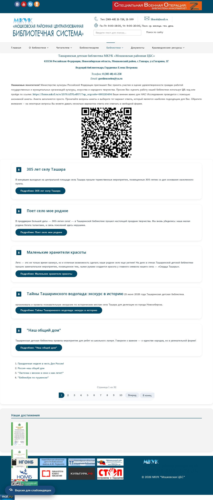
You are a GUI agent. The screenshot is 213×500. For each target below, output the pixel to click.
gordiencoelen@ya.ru (110, 78)
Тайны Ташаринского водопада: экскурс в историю (75, 293)
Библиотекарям (89, 47)
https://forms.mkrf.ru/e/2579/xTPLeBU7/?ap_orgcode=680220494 (72, 94)
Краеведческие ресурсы (167, 47)
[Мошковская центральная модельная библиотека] (17, 3)
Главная (16, 47)
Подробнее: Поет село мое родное (41, 232)
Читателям (63, 47)
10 (121, 395)
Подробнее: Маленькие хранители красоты (46, 273)
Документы (137, 47)
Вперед (132, 395)
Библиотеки (113, 47)
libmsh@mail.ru (159, 19)
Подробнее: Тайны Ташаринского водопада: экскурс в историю (58, 310)
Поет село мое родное (47, 210)
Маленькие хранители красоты (56, 252)
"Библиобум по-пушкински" (33, 377)
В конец (147, 395)
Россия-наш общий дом (31, 368)
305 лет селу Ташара (46, 169)
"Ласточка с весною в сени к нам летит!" (41, 372)
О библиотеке (37, 47)
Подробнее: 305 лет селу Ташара (40, 190)
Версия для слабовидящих (33, 490)
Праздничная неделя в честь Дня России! (41, 363)
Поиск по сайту (154, 32)
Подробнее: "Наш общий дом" (38, 347)
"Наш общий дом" (44, 330)
